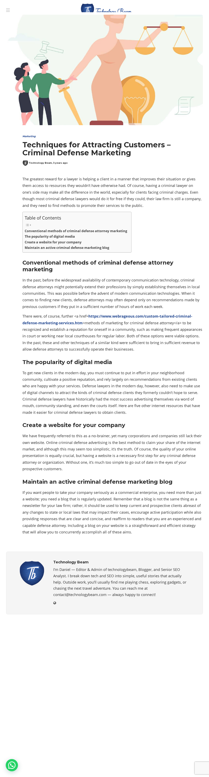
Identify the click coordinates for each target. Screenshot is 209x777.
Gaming (172, 669)
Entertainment (172, 655)
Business (172, 640)
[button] (12, 765)
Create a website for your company (53, 242)
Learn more (21, 723)
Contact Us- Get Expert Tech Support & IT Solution (75, 767)
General (172, 676)
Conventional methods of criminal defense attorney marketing (76, 231)
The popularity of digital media (50, 236)
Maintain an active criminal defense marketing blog (67, 247)
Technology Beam (40, 162)
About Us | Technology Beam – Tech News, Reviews (52, 759)
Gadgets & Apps (172, 662)
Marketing (29, 136)
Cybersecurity (172, 648)
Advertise (19, 767)
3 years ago (60, 162)
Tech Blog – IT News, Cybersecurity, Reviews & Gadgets (144, 759)
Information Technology (172, 683)
